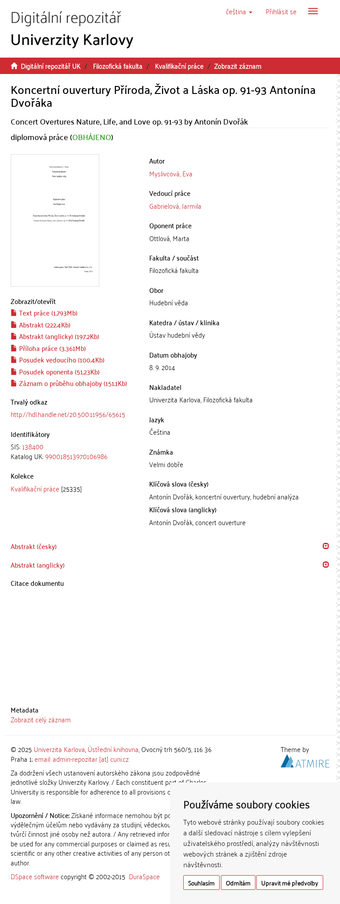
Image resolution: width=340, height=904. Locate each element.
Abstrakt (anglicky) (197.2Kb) (58, 336)
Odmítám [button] (238, 882)
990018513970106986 (76, 456)
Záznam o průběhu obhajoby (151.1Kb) (72, 383)
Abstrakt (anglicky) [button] (38, 564)
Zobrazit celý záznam (41, 719)
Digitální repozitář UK (51, 65)
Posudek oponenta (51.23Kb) (58, 371)
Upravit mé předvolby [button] (289, 882)
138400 (32, 446)
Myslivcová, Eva (171, 173)
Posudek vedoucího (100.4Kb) (60, 359)
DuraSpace (144, 876)
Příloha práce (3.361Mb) (51, 348)
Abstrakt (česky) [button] (34, 546)
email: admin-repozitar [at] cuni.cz (82, 758)
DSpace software (35, 876)
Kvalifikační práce (179, 65)
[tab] (73, 451)
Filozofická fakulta (118, 65)
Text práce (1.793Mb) (47, 312)
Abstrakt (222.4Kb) (43, 324)
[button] (239, 11)
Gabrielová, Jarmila (175, 205)
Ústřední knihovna (113, 749)
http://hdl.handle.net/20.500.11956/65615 (68, 414)
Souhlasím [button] (201, 882)
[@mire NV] (305, 759)
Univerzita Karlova (59, 749)
